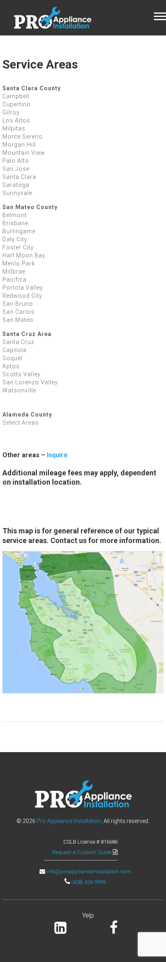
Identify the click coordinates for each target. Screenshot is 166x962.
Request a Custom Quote (82, 852)
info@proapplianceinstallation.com (88, 872)
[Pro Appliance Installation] (52, 17)
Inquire (57, 455)
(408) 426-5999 (88, 882)
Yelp (88, 915)
